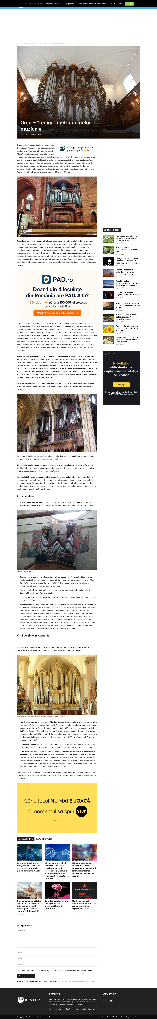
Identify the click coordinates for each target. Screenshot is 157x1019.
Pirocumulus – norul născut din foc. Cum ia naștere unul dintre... (128, 305)
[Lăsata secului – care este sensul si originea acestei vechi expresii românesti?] (108, 340)
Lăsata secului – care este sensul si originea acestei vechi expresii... (127, 339)
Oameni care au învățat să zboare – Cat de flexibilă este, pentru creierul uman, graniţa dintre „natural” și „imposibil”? (29, 906)
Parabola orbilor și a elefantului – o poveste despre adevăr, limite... (125, 272)
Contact (137, 1017)
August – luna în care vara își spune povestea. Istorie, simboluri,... (127, 328)
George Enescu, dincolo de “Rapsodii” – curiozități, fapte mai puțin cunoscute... (128, 260)
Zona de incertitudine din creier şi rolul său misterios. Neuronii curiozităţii (56, 905)
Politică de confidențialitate (124, 1017)
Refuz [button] (113, 4)
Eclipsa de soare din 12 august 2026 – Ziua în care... (128, 293)
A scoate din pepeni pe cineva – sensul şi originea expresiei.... (127, 249)
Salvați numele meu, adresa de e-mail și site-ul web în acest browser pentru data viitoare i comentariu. (58, 970)
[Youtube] (111, 1001)
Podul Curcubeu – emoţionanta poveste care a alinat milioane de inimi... (128, 283)
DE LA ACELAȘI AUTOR (44, 839)
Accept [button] (129, 4)
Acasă (19, 43)
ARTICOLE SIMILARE (26, 839)
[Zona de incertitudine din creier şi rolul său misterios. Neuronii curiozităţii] (57, 890)
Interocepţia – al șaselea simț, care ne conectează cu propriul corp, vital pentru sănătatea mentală (29, 867)
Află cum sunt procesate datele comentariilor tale (75, 981)
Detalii (121, 4)
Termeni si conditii (108, 1017)
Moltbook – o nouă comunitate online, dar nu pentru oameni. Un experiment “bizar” (84, 905)
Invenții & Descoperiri (30, 43)
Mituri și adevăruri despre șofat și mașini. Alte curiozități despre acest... (127, 317)
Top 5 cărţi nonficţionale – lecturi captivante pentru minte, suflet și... (127, 238)
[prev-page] (18, 915)
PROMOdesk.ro (89, 1009)
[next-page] (22, 915)
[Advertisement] (78, 26)
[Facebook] (105, 1001)
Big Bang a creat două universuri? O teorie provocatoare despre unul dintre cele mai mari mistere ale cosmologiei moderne (84, 869)
